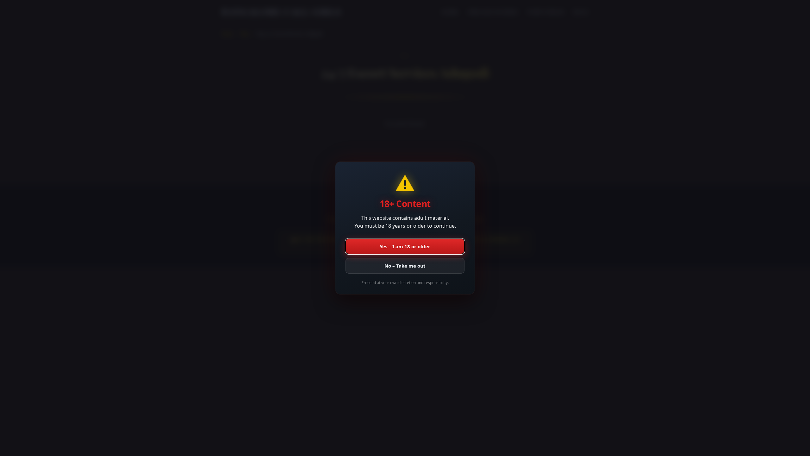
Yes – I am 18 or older (405, 246)
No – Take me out (405, 266)
